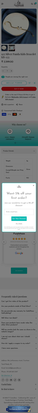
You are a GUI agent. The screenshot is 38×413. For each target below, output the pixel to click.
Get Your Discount (19, 219)
